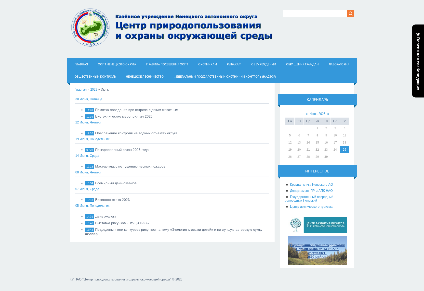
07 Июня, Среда (87, 189)
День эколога (105, 216)
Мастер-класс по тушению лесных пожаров (130, 166)
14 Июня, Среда (87, 156)
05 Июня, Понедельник (92, 205)
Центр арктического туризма (311, 206)
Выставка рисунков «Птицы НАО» (122, 223)
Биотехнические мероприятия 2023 (124, 116)
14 (308, 142)
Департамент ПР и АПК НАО (311, 191)
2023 (93, 89)
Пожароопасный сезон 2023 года (122, 150)
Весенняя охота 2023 (112, 200)
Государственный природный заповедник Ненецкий (309, 198)
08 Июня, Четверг (88, 172)
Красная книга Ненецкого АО (311, 184)
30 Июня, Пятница (88, 99)
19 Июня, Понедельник (92, 139)
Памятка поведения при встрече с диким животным (136, 110)
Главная (81, 89)
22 (317, 149)
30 (326, 156)
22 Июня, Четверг (88, 122)
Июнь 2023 (317, 114)
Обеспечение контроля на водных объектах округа (136, 133)
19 (290, 149)
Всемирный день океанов (115, 183)
